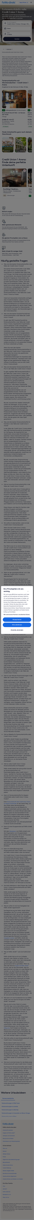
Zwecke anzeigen (17, 630)
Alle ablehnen (17, 625)
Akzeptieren (17, 619)
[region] (17, 610)
